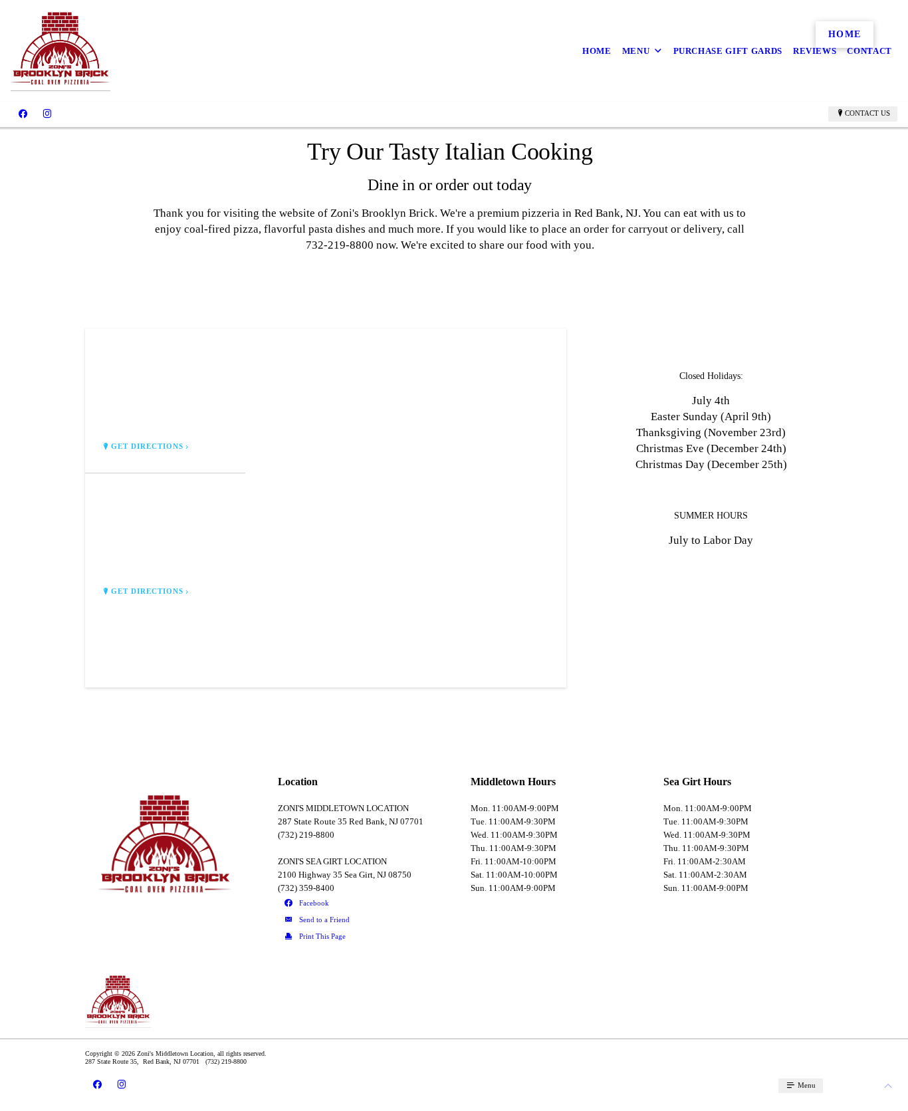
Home (597, 51)
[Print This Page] (358, 936)
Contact (869, 51)
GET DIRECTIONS (147, 446)
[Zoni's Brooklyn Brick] (60, 51)
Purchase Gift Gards (727, 51)
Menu (636, 51)
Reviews (815, 51)
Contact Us (867, 113)
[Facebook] (23, 113)
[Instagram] (47, 113)
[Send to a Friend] (358, 920)
